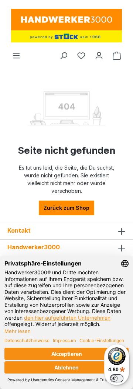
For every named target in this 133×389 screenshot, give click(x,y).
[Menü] (16, 55)
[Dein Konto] (99, 55)
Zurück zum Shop (66, 208)
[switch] (116, 378)
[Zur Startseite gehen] (66, 25)
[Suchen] (63, 55)
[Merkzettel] (81, 55)
